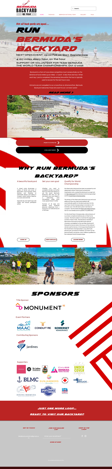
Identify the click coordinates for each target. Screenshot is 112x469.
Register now (79, 55)
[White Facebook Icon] (82, 436)
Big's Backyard (71, 194)
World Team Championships (77, 196)
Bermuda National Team (88, 208)
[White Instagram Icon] (85, 436)
